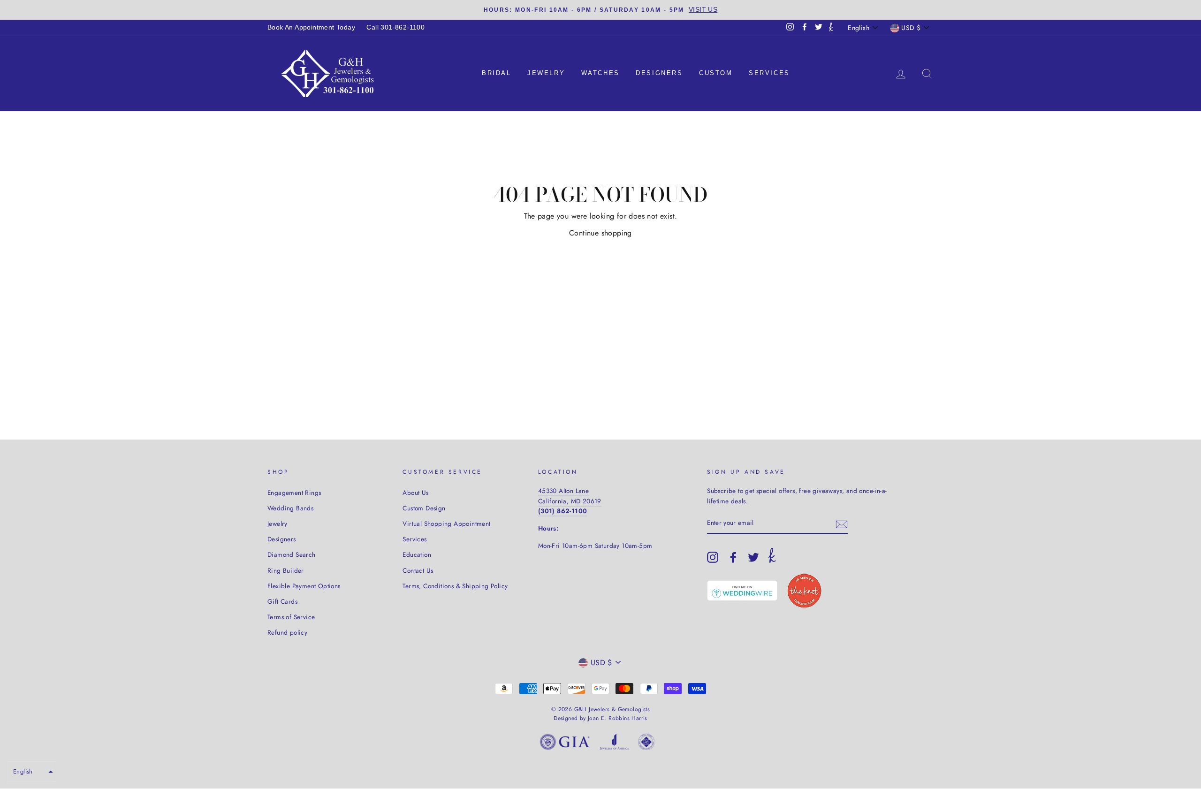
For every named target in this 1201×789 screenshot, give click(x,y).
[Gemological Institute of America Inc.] (565, 744)
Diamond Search (291, 554)
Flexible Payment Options (304, 586)
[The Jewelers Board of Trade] (646, 744)
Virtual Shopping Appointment (446, 523)
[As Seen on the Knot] (804, 590)
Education (417, 554)
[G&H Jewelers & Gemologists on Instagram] (712, 557)
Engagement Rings (294, 492)
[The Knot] (831, 27)
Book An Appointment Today (311, 27)
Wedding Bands (290, 508)
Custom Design (424, 508)
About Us (415, 492)
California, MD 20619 (569, 501)
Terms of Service (291, 617)
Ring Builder (285, 570)
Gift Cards (282, 601)
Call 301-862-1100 (395, 27)
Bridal (496, 72)
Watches (600, 72)
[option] (600, 10)
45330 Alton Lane (563, 490)
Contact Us (418, 570)
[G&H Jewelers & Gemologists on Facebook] (733, 557)
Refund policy (287, 632)
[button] (31, 771)
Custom (716, 72)
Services (769, 72)
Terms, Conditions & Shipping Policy (455, 586)
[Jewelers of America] (614, 744)
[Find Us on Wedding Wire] (742, 590)
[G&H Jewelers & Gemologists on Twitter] (753, 557)
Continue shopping (600, 233)
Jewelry (546, 72)
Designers (659, 72)
